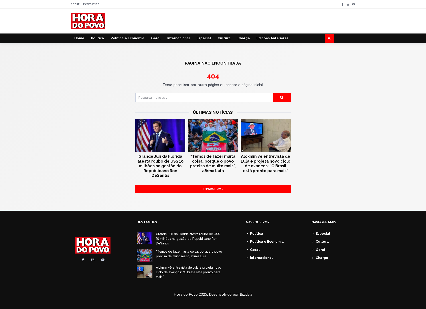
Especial (204, 38)
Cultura (224, 38)
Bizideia (246, 294)
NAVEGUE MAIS (324, 222)
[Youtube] (353, 4)
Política (97, 38)
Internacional (178, 38)
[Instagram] (348, 4)
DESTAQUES (147, 222)
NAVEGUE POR (258, 222)
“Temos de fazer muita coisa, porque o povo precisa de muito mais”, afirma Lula (213, 163)
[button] (329, 38)
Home (79, 38)
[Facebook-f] (342, 4)
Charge (243, 38)
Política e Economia (127, 38)
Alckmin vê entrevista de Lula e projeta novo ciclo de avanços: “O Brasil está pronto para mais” (265, 163)
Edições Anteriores (272, 38)
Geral (156, 38)
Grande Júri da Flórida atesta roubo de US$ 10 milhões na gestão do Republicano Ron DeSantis (160, 166)
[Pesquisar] (282, 97)
